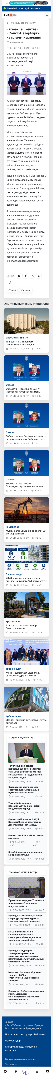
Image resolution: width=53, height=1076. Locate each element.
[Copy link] (9, 282)
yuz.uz (18, 1064)
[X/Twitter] (32, 276)
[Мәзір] (47, 14)
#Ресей (12, 290)
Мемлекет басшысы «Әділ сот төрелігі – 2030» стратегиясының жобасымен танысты (24, 976)
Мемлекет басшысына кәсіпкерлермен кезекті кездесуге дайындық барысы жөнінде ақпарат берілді (24, 935)
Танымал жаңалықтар (23, 872)
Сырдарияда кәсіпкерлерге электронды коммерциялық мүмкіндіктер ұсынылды (23, 790)
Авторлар (26, 1034)
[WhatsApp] (39, 276)
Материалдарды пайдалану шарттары (21, 1048)
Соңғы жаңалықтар (21, 737)
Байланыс (40, 1034)
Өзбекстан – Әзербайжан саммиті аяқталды (26, 836)
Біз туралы (11, 1034)
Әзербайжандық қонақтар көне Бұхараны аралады (25, 853)
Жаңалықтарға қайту (23, 22)
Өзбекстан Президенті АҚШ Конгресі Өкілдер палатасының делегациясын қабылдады (25, 822)
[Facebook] (25, 276)
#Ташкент (26, 290)
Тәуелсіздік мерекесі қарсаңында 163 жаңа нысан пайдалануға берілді (24, 806)
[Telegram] (18, 276)
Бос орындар (13, 1040)
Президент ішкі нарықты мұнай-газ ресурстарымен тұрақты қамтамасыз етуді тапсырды (26, 918)
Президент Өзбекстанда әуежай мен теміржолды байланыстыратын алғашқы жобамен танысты (26, 995)
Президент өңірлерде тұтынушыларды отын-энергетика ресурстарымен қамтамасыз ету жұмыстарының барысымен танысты (26, 956)
